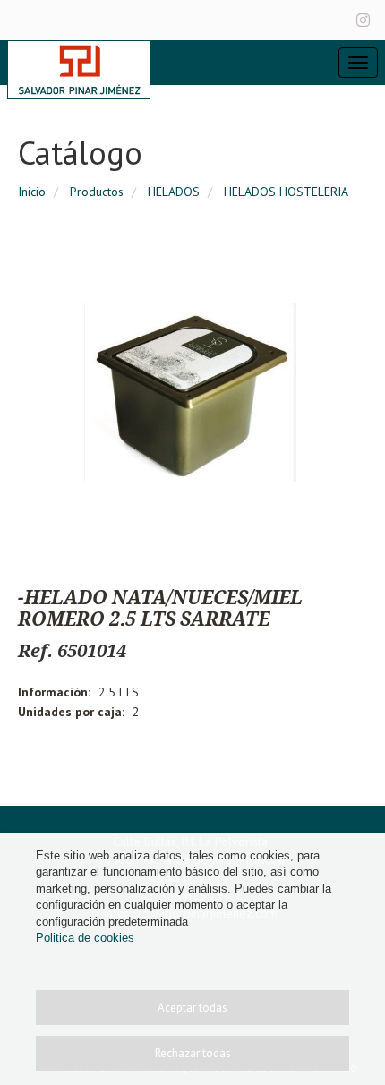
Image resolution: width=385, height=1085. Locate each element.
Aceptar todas (192, 1007)
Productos (97, 192)
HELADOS (174, 192)
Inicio (32, 192)
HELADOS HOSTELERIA (286, 192)
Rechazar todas (193, 1053)
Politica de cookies (85, 937)
